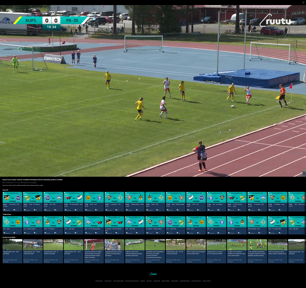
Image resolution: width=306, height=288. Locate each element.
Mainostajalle (165, 281)
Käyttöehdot (99, 281)
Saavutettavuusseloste (132, 281)
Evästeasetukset (196, 281)
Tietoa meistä (207, 281)
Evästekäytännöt (185, 281)
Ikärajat (142, 281)
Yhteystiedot (174, 281)
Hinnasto (149, 281)
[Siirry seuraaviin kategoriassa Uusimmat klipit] (303, 251)
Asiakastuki (156, 281)
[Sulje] (303, 2)
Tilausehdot (107, 281)
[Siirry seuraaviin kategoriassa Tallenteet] (303, 225)
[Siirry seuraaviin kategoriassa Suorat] (303, 202)
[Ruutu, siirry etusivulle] (153, 274)
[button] (153, 91)
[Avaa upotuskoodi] (303, 7)
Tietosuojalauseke (118, 281)
